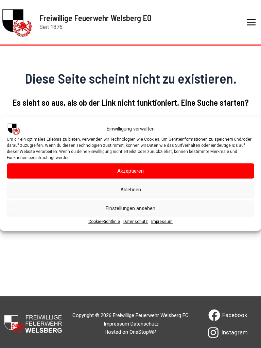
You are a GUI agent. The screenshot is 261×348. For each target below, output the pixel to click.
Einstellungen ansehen (130, 208)
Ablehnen (130, 190)
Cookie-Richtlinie (104, 221)
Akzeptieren (130, 171)
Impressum (162, 221)
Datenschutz (135, 221)
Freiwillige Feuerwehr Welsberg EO (95, 18)
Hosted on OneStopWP (130, 332)
